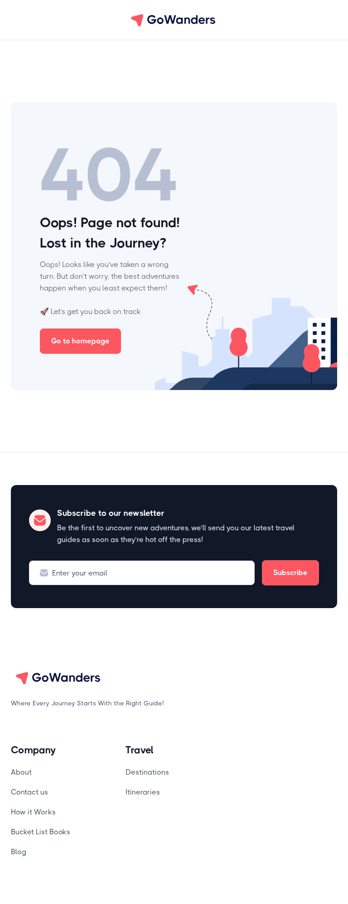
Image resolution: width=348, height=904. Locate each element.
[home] (174, 20)
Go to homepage (80, 341)
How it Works (33, 812)
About (21, 772)
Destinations (147, 772)
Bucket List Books (40, 832)
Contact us (29, 792)
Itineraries (143, 792)
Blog (18, 851)
